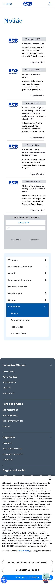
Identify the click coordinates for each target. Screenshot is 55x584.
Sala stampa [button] (14, 306)
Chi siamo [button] (13, 260)
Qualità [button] (11, 273)
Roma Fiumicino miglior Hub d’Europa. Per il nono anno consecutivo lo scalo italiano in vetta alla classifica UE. (34, 113)
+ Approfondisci (37, 62)
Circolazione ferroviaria (33, 43)
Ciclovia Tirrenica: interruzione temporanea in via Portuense (33, 152)
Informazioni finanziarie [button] (19, 280)
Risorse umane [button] (15, 293)
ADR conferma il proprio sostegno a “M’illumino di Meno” (33, 189)
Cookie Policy (24, 551)
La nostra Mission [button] (14, 365)
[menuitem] (8, 371)
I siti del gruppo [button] (13, 404)
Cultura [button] (11, 300)
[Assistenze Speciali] (50, 4)
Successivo (35, 240)
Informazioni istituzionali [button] (20, 266)
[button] (25, 222)
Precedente (16, 240)
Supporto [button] (9, 437)
